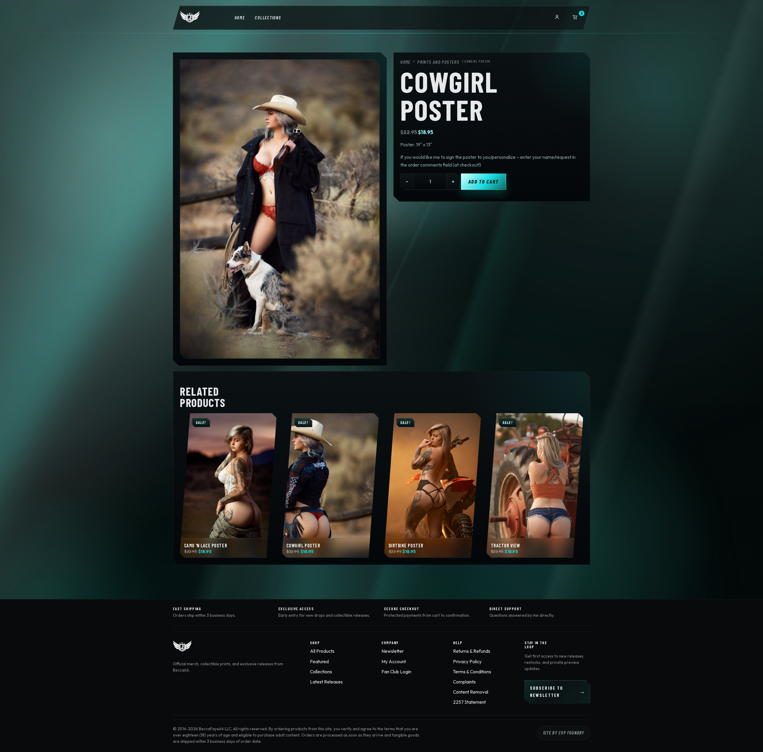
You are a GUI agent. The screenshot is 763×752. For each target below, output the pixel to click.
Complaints (464, 682)
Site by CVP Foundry (563, 732)
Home (240, 17)
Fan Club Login (396, 672)
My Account (394, 661)
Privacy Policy (467, 661)
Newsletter (393, 651)
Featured (319, 661)
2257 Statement (469, 702)
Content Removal (470, 692)
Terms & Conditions (472, 672)
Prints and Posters (438, 62)
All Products (322, 651)
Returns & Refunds (471, 651)
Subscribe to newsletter (546, 691)
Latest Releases (326, 682)
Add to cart (483, 181)
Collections (268, 17)
